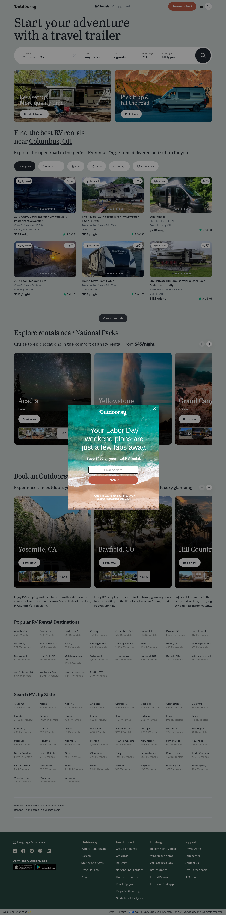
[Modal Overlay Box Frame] (113, 457)
